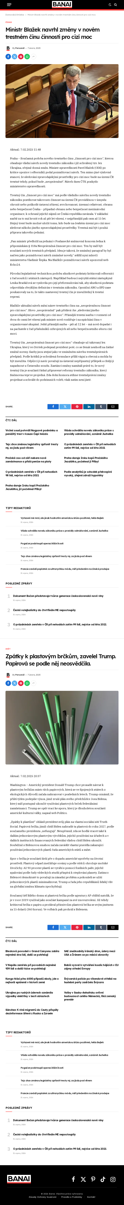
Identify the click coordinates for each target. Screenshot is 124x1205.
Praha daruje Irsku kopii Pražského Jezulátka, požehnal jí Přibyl (86, 459)
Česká (8, 22)
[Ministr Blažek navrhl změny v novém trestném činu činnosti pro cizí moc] (62, 101)
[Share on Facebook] (8, 56)
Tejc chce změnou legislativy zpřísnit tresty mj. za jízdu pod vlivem (31, 446)
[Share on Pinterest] (21, 56)
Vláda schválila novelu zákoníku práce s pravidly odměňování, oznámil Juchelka (89, 432)
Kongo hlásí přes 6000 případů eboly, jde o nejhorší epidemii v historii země (32, 980)
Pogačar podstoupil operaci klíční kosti (42, 543)
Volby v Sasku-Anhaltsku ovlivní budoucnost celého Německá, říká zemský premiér (90, 996)
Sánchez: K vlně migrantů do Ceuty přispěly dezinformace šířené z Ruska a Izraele (31, 1011)
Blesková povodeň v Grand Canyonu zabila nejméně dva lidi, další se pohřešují (32, 953)
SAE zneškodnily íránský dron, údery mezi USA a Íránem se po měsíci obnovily (89, 953)
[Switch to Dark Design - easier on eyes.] (110, 4)
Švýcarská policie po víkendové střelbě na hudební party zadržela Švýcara (90, 980)
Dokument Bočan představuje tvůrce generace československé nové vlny (58, 596)
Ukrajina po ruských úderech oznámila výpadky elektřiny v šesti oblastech (29, 994)
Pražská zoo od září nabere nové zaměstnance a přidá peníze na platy (28, 459)
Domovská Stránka (14, 15)
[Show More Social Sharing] (33, 56)
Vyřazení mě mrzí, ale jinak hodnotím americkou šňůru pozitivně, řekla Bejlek (62, 518)
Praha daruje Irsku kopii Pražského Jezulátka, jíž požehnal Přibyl (27, 487)
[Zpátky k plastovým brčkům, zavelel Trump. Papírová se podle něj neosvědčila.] (62, 727)
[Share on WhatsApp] (27, 56)
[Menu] (9, 4)
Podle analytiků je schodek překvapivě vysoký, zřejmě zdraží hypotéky (88, 473)
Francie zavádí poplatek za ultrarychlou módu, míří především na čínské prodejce (65, 569)
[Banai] (62, 5)
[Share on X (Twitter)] (14, 56)
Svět (7, 649)
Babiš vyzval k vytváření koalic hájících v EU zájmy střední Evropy (91, 966)
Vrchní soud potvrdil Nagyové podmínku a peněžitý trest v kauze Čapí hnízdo (31, 432)
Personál (20, 48)
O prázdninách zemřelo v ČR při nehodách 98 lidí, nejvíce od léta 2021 (31, 473)
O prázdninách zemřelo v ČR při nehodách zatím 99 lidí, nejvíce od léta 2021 (90, 446)
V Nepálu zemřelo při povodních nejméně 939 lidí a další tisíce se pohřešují (30, 966)
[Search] (115, 4)
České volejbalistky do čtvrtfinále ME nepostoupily (44, 610)
